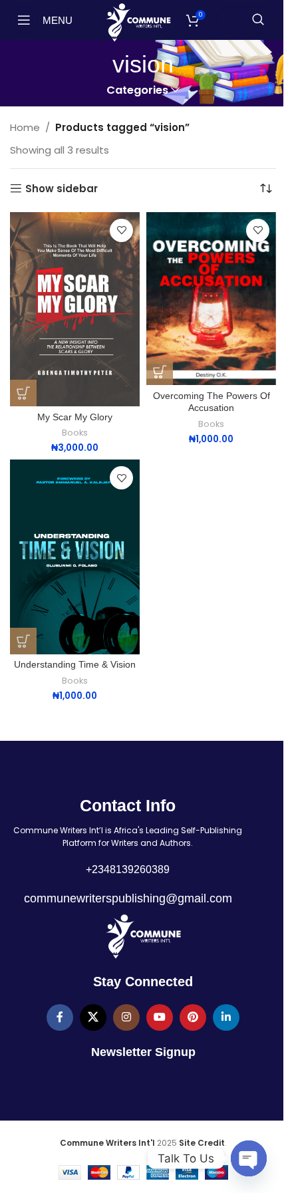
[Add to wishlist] (121, 230)
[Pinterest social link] (193, 1017)
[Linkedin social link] (226, 1017)
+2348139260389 (128, 869)
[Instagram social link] (126, 1017)
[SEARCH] (258, 20)
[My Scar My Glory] (75, 309)
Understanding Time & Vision (75, 665)
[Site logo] (138, 22)
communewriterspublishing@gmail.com (128, 898)
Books (75, 432)
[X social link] (93, 1017)
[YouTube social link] (159, 1017)
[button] (23, 393)
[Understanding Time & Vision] (75, 557)
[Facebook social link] (60, 1017)
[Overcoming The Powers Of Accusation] (211, 298)
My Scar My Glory (74, 417)
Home (25, 127)
